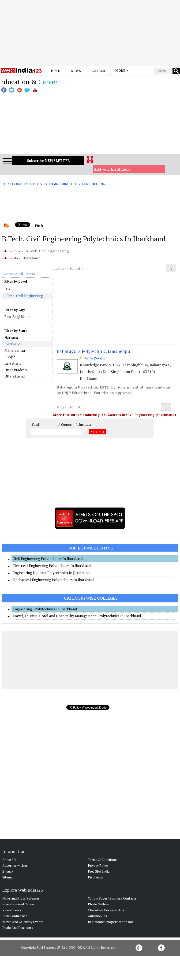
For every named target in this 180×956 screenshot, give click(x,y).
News (76, 70)
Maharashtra (14, 350)
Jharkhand (12, 344)
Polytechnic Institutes (22, 184)
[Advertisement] (90, 33)
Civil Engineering (90, 184)
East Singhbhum (17, 316)
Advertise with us (15, 865)
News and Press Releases (21, 898)
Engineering (59, 184)
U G (7, 289)
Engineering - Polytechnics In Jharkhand (45, 609)
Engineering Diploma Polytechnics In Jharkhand (51, 572)
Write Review (93, 358)
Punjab (9, 357)
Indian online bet (14, 916)
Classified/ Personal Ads (106, 910)
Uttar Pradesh (15, 369)
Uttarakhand (14, 376)
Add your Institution (112, 169)
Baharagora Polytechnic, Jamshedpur (94, 351)
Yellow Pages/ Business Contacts (112, 898)
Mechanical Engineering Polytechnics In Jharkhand (53, 579)
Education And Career (18, 904)
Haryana (11, 337)
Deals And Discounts (17, 927)
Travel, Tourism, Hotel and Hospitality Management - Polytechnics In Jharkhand (77, 615)
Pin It (39, 225)
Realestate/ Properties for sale (111, 921)
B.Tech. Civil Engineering (23, 295)
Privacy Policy (98, 865)
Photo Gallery (98, 904)
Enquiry (8, 871)
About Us (9, 859)
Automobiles (97, 916)
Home (54, 70)
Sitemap (8, 877)
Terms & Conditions (102, 859)
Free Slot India (98, 871)
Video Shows (11, 910)
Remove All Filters (19, 274)
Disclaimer (96, 877)
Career (98, 70)
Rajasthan (12, 363)
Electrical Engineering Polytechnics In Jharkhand (52, 565)
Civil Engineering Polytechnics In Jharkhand (48, 558)
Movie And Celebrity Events (22, 921)
